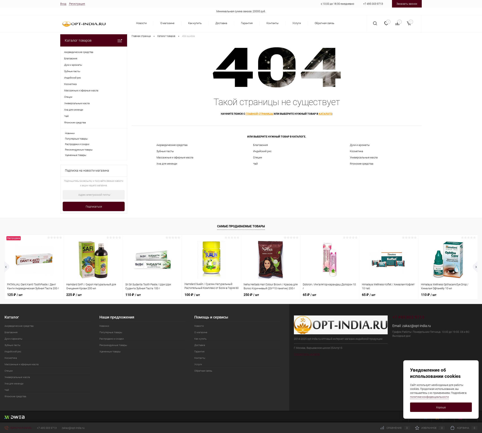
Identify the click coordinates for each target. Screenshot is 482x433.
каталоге (325, 113)
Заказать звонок (407, 3)
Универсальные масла (364, 157)
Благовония (260, 145)
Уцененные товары (75, 155)
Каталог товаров (78, 40)
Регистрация (77, 3)
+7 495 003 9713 (373, 3)
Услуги (296, 23)
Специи (257, 157)
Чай (255, 163)
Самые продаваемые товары (241, 226)
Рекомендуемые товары (79, 149)
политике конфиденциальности (429, 396)
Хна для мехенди (166, 163)
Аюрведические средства (172, 145)
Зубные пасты (165, 151)
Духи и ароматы (360, 145)
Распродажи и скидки (77, 144)
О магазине (167, 23)
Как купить (195, 23)
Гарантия (247, 23)
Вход (63, 3)
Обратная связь (324, 23)
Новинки (70, 133)
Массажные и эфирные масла (174, 157)
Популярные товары (76, 138)
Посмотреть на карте (307, 354)
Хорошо (441, 407)
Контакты (272, 23)
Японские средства (361, 163)
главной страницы (259, 113)
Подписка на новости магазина (87, 170)
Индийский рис (262, 151)
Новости (141, 23)
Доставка (221, 23)
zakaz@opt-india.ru (416, 326)
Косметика (356, 151)
